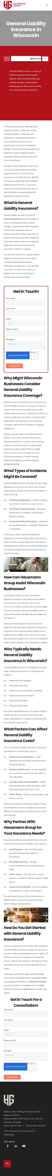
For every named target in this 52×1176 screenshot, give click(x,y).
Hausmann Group (37, 982)
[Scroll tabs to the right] (45, 58)
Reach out (28, 989)
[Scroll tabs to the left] (7, 58)
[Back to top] (7, 1163)
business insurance (12, 219)
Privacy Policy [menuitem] (9, 1135)
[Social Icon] (7, 1146)
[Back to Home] (14, 14)
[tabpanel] (26, 86)
